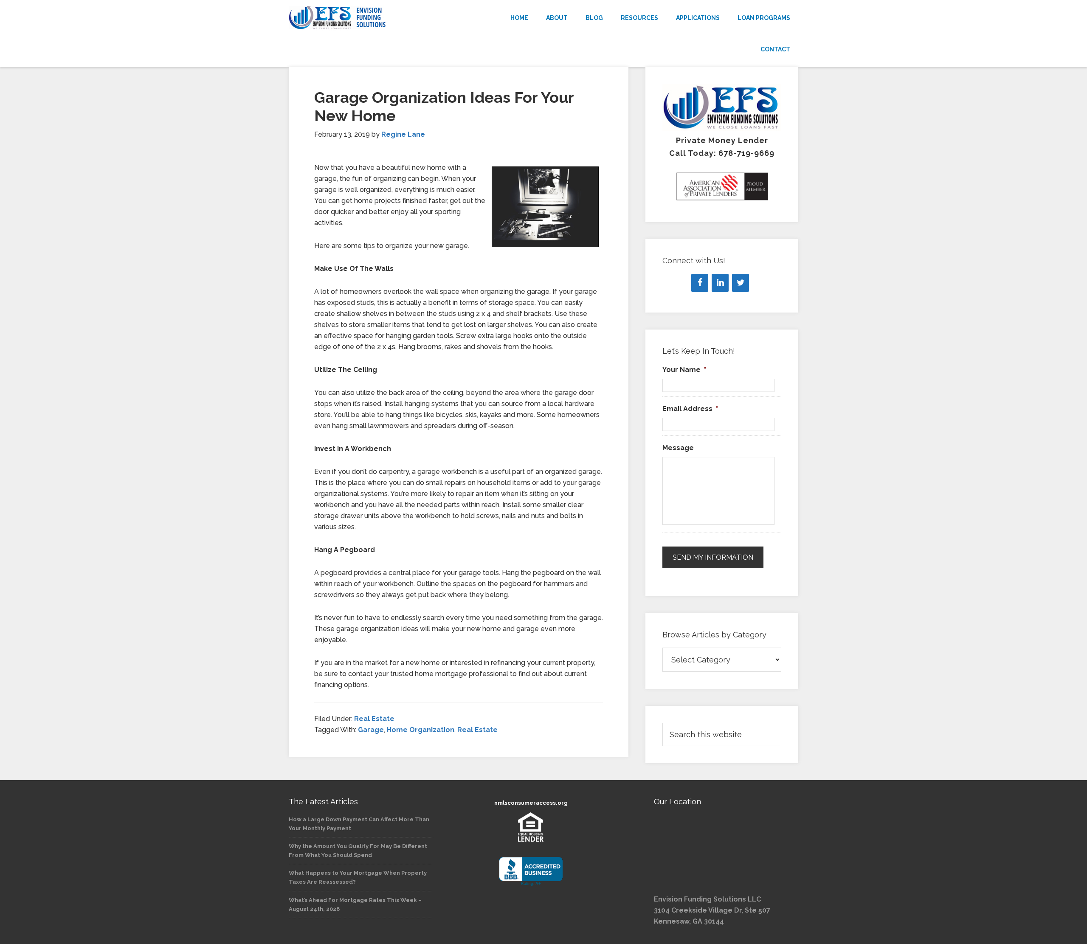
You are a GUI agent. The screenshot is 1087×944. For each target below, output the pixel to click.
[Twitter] (740, 283)
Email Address (690, 409)
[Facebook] (699, 283)
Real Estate (374, 719)
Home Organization (420, 730)
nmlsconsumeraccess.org (531, 803)
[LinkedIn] (720, 283)
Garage (371, 730)
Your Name (684, 370)
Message (678, 448)
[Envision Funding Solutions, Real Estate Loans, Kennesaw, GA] (531, 871)
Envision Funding (365, 18)
